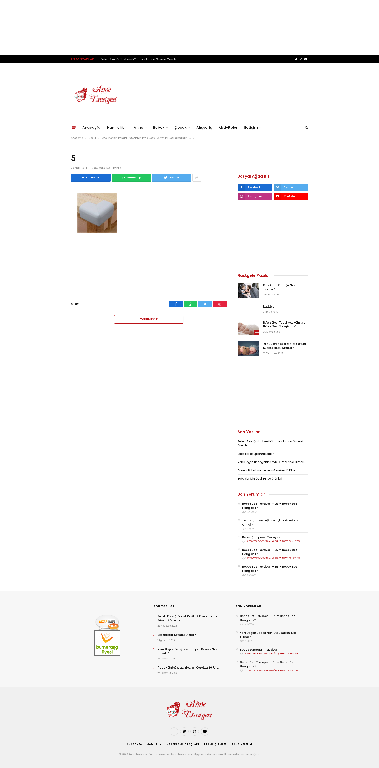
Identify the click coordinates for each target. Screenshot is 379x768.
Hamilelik (115, 127)
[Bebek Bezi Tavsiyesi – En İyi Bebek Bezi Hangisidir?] (248, 327)
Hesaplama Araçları (183, 744)
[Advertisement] (118, 27)
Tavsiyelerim (242, 744)
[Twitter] (57, 226)
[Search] (306, 127)
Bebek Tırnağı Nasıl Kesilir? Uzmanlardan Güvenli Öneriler (188, 618)
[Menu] (74, 127)
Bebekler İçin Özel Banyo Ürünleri (260, 479)
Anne (138, 127)
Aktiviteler (228, 127)
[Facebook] (57, 206)
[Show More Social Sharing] (196, 178)
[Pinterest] (57, 236)
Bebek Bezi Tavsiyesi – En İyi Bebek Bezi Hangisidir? (284, 324)
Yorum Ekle (149, 319)
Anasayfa (91, 127)
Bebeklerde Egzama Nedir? (119, 59)
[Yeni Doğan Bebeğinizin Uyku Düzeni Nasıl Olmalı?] (248, 348)
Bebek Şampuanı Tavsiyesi (261, 537)
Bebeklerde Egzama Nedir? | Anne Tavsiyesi (273, 541)
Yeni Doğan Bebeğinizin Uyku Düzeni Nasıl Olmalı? (284, 346)
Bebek (159, 127)
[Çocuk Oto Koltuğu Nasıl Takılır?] (248, 290)
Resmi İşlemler (215, 744)
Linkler (268, 306)
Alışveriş (204, 127)
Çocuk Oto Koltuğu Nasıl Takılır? (280, 287)
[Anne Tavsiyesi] (96, 95)
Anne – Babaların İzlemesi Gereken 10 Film (266, 470)
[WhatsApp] (57, 216)
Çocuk (180, 127)
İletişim (251, 127)
